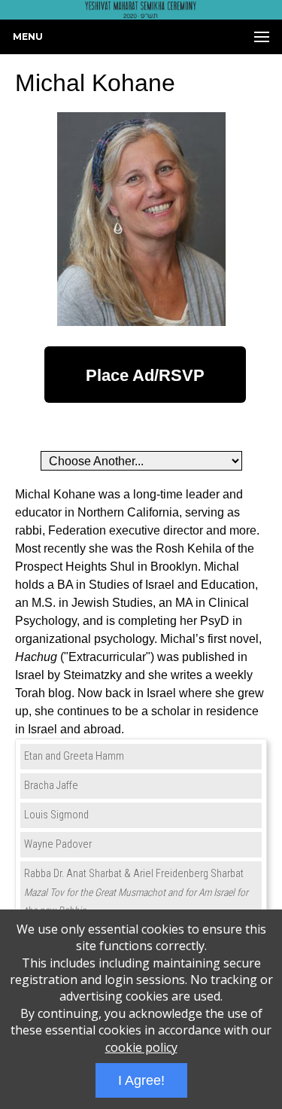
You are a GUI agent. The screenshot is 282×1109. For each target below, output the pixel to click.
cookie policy (141, 1047)
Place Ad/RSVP (145, 375)
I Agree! (141, 1080)
